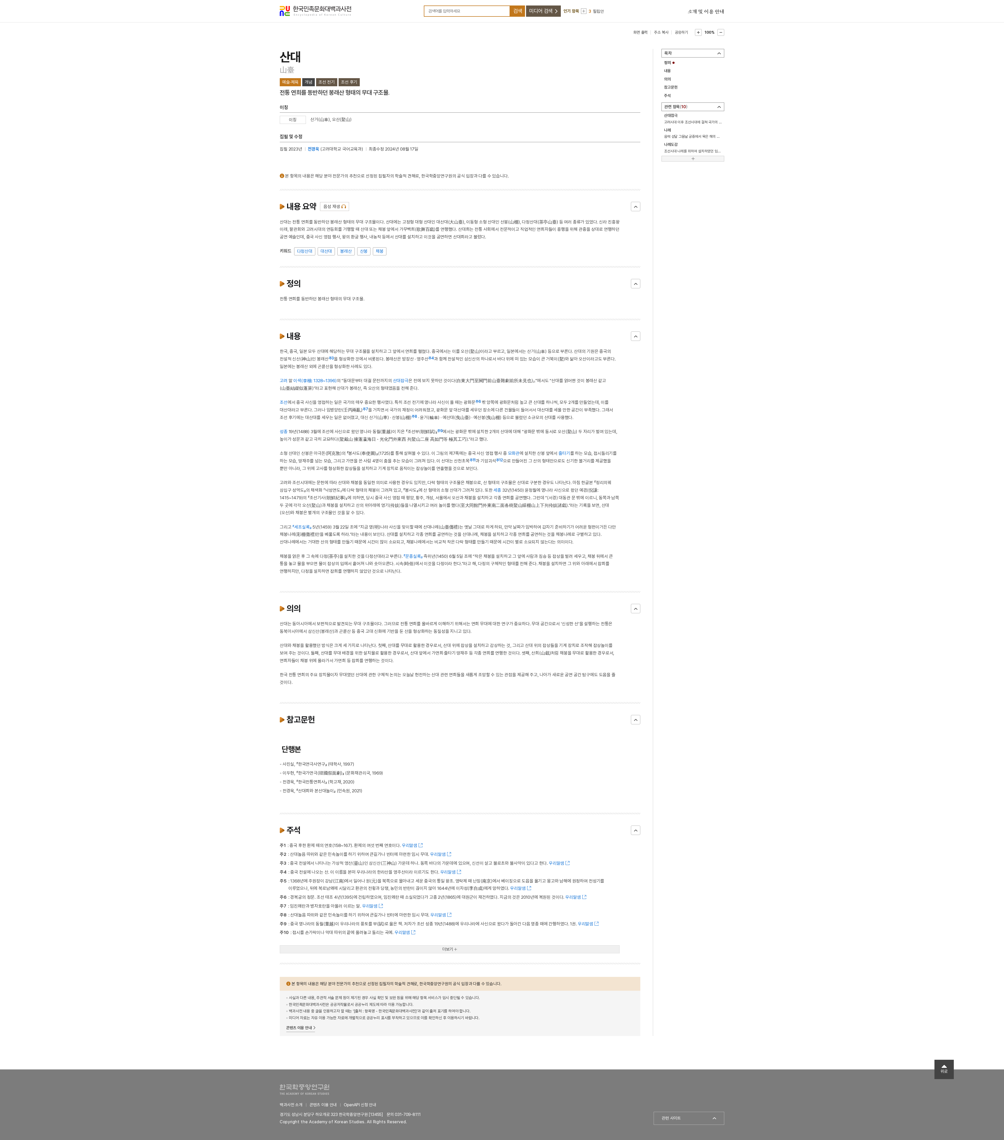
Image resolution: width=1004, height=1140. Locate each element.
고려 (284, 380)
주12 (499, 460)
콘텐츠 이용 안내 (299, 1028)
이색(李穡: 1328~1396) (314, 380)
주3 (331, 358)
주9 (440, 431)
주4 (431, 358)
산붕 (364, 251)
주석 (667, 95)
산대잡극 (400, 380)
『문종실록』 (413, 556)
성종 (284, 431)
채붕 (380, 251)
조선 (284, 402)
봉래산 (346, 251)
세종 (497, 490)
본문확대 (698, 32)
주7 (365, 409)
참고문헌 (670, 87)
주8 (414, 416)
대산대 (326, 251)
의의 (667, 79)
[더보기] (692, 159)
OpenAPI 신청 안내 (360, 1104)
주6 (478, 401)
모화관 (514, 453)
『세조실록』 (301, 527)
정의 (667, 62)
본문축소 (720, 32)
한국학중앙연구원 (304, 1089)
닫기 (635, 206)
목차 (668, 53)
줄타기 (564, 453)
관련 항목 (675, 106)
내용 (667, 70)
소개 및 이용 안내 (706, 12)
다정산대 (304, 251)
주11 (473, 460)
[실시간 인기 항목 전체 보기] (583, 11)
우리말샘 (409, 845)
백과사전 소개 (291, 1104)
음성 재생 (331, 206)
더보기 (447, 949)
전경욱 (314, 149)
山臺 (287, 70)
